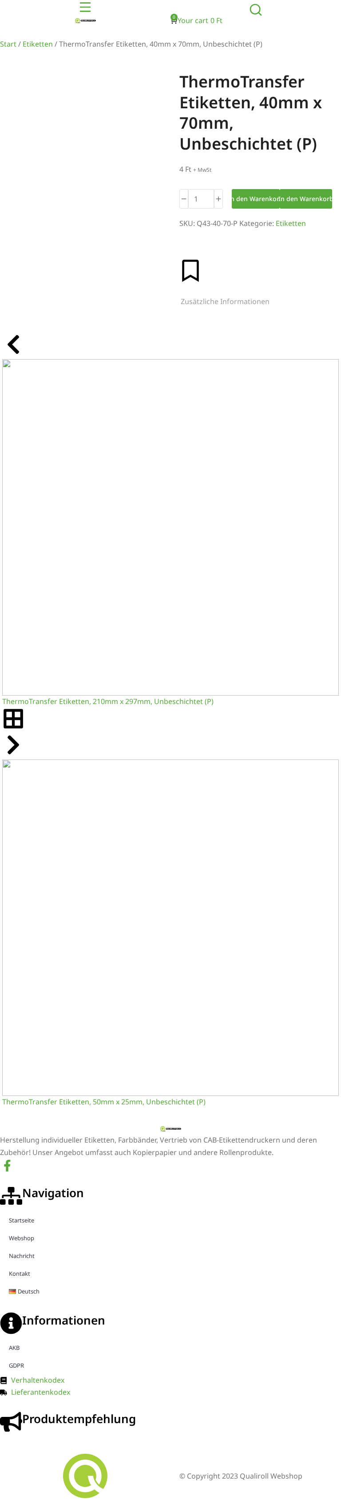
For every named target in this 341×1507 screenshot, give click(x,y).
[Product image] (170, 527)
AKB (14, 1348)
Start (8, 44)
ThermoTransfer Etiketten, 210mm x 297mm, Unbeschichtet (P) (108, 701)
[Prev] (13, 353)
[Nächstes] (13, 753)
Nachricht (22, 1256)
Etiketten (38, 44)
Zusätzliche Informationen (225, 301)
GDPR (16, 1365)
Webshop (21, 1238)
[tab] (225, 301)
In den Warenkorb (256, 198)
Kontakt (19, 1274)
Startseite (21, 1220)
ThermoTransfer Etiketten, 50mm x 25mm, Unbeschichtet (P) (104, 1102)
